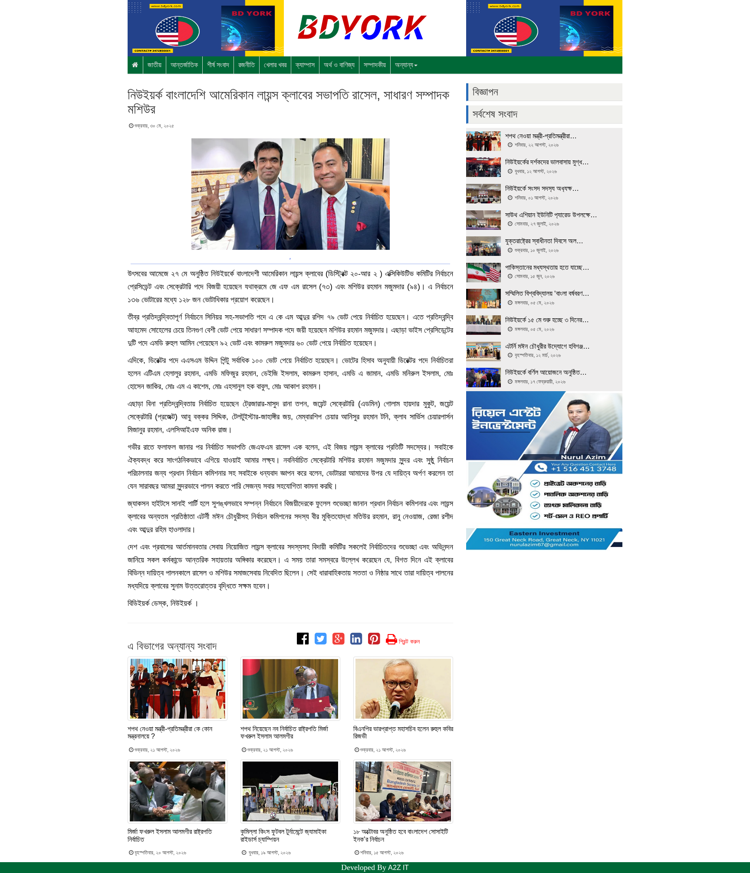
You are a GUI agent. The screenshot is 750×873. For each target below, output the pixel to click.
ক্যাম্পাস (305, 65)
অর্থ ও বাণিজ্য (339, 65)
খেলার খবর (275, 65)
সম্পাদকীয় (375, 65)
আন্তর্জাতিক (184, 65)
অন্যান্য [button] (404, 65)
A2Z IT (398, 867)
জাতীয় (154, 65)
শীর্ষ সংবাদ (218, 65)
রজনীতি (246, 65)
